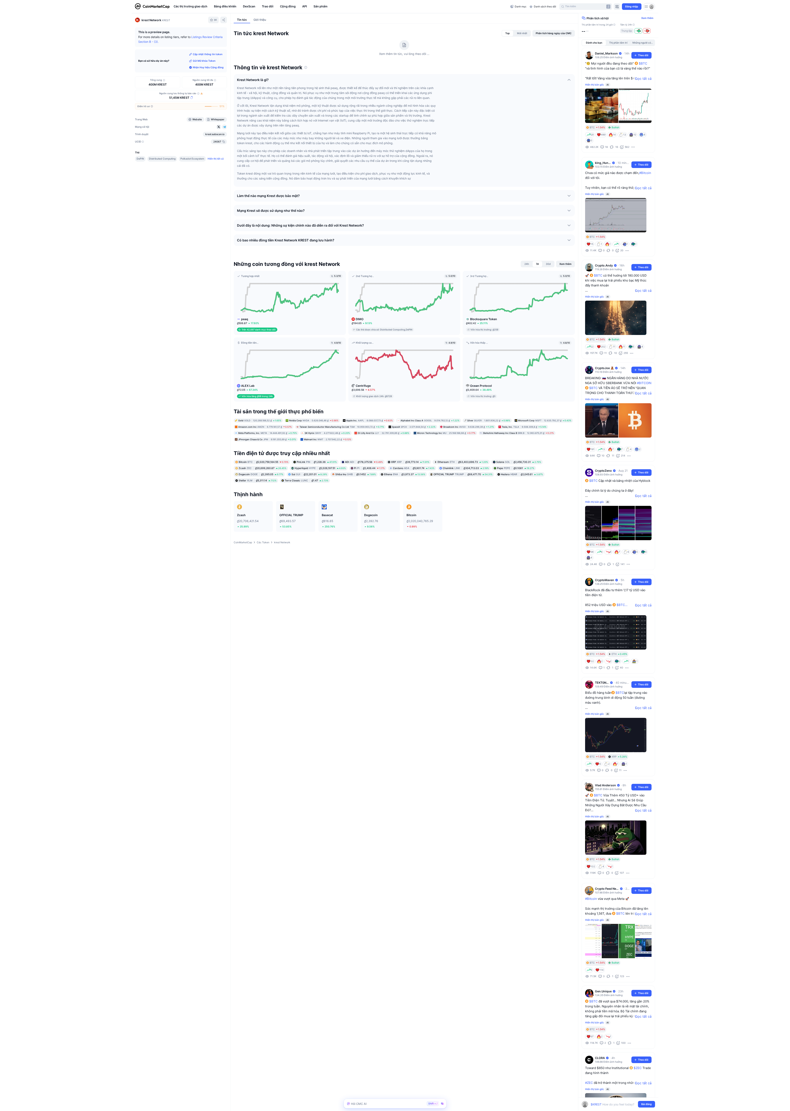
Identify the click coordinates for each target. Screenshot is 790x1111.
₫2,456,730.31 (518, 461)
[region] (341, 6)
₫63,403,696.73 (463, 461)
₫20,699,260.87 (262, 468)
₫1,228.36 (317, 461)
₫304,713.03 (466, 468)
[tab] (507, 33)
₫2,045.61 (522, 474)
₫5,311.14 (257, 480)
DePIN (140, 158)
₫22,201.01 (309, 474)
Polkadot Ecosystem (192, 158)
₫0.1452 (355, 474)
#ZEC (589, 1083)
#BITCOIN (644, 383)
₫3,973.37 (404, 474)
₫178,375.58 (364, 461)
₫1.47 (306, 480)
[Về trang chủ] (152, 6)
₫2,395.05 (261, 474)
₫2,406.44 (369, 468)
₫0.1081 (515, 468)
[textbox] (615, 1104)
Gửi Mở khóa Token (204, 60)
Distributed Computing (162, 158)
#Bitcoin (645, 173)
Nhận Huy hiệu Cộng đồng (208, 67)
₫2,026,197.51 (320, 468)
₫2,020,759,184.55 (263, 461)
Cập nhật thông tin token (207, 54)
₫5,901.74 (413, 468)
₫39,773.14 (410, 461)
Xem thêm (647, 18)
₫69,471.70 (463, 474)
